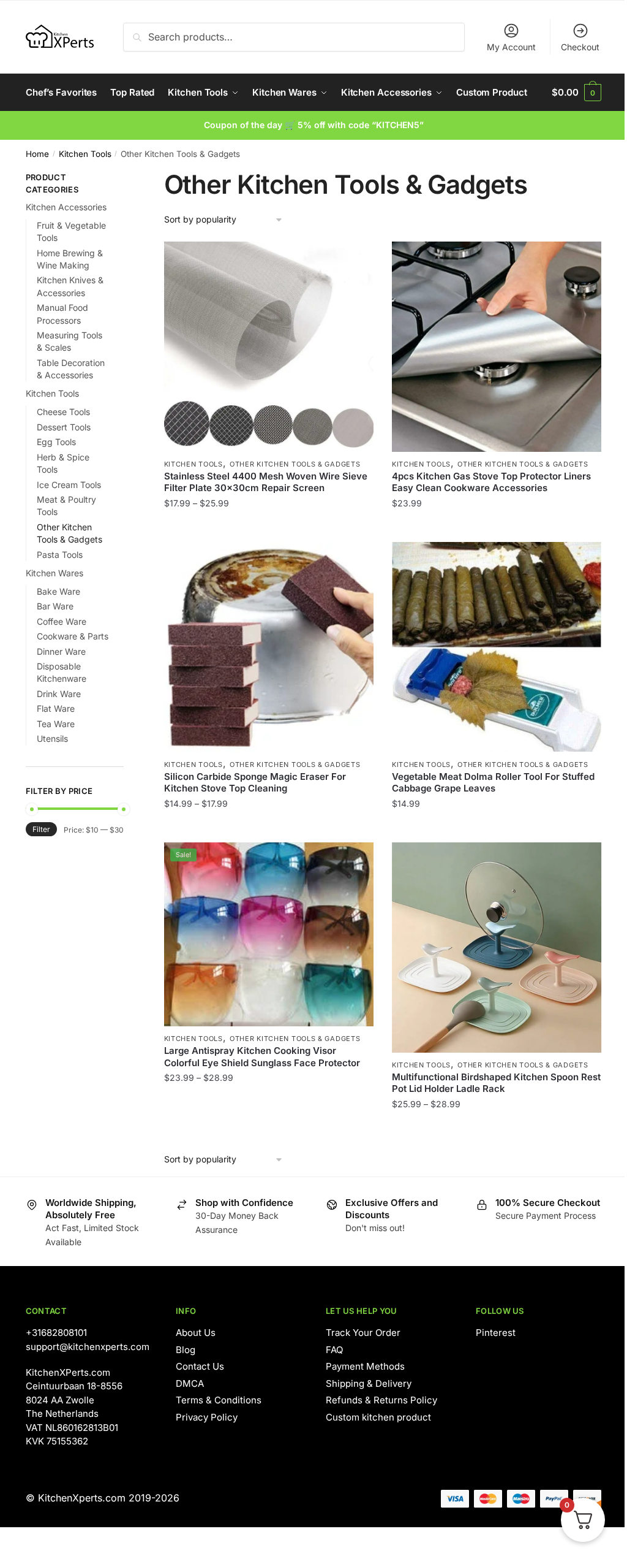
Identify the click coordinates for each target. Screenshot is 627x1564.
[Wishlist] (355, 260)
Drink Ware (59, 694)
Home (37, 154)
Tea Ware (56, 724)
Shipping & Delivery (368, 1383)
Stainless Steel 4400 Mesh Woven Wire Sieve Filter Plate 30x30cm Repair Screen (265, 482)
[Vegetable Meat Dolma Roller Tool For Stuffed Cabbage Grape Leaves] (496, 647)
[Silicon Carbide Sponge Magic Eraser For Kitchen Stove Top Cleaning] (269, 647)
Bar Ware (55, 606)
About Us (196, 1332)
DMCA (190, 1383)
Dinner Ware (61, 651)
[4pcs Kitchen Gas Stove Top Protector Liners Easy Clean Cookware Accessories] (496, 346)
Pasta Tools (60, 554)
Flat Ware (56, 708)
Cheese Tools (63, 411)
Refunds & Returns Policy (381, 1400)
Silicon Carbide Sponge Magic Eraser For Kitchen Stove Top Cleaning (255, 783)
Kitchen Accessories (66, 207)
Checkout (580, 47)
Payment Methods (365, 1366)
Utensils (52, 738)
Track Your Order (363, 1332)
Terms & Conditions (218, 1400)
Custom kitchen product (378, 1417)
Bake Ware (58, 591)
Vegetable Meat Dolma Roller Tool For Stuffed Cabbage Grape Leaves (493, 783)
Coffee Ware (61, 621)
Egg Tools (56, 442)
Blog (185, 1350)
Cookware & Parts (72, 636)
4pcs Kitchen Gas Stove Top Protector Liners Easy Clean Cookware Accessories (491, 482)
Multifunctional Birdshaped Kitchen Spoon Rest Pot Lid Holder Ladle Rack (496, 1083)
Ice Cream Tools (69, 484)
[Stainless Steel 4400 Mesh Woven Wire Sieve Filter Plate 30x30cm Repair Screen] (269, 346)
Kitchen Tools (85, 154)
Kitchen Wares (54, 573)
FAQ (334, 1350)
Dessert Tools (64, 427)
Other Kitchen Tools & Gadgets (295, 464)
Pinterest (496, 1332)
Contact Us (200, 1366)
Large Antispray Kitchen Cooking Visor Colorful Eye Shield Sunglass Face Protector (262, 1057)
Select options (268, 527)
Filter (41, 829)
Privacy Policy (207, 1417)
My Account (511, 47)
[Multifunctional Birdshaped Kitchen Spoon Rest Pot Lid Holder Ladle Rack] (496, 947)
